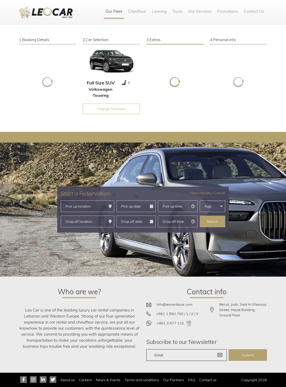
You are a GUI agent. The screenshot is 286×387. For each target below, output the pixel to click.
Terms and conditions (141, 380)
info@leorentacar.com (174, 304)
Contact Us (254, 11)
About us (67, 380)
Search (212, 221)
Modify (205, 193)
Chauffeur (137, 11)
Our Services (199, 11)
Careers (85, 380)
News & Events (108, 380)
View (193, 193)
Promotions (227, 11)
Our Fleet (114, 11)
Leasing (159, 11)
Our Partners (173, 380)
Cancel (219, 193)
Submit (248, 355)
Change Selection (111, 109)
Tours (177, 11)
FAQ (191, 380)
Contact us (208, 380)
